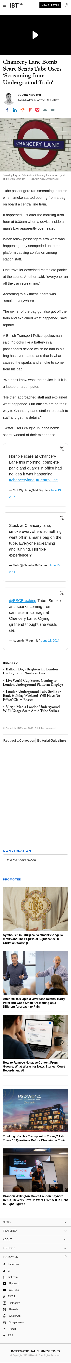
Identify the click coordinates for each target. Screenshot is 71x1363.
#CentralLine (47, 480)
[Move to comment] (52, 110)
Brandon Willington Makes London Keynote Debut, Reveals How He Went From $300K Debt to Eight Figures (35, 1200)
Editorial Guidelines (51, 740)
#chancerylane (22, 480)
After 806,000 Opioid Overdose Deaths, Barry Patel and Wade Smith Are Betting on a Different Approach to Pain (34, 1002)
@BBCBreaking (22, 600)
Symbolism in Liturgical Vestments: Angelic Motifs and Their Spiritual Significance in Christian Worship (33, 939)
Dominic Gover (31, 95)
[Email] (45, 110)
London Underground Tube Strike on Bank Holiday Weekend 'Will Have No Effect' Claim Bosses (32, 696)
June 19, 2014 (50, 640)
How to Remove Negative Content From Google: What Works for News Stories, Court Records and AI (34, 1066)
